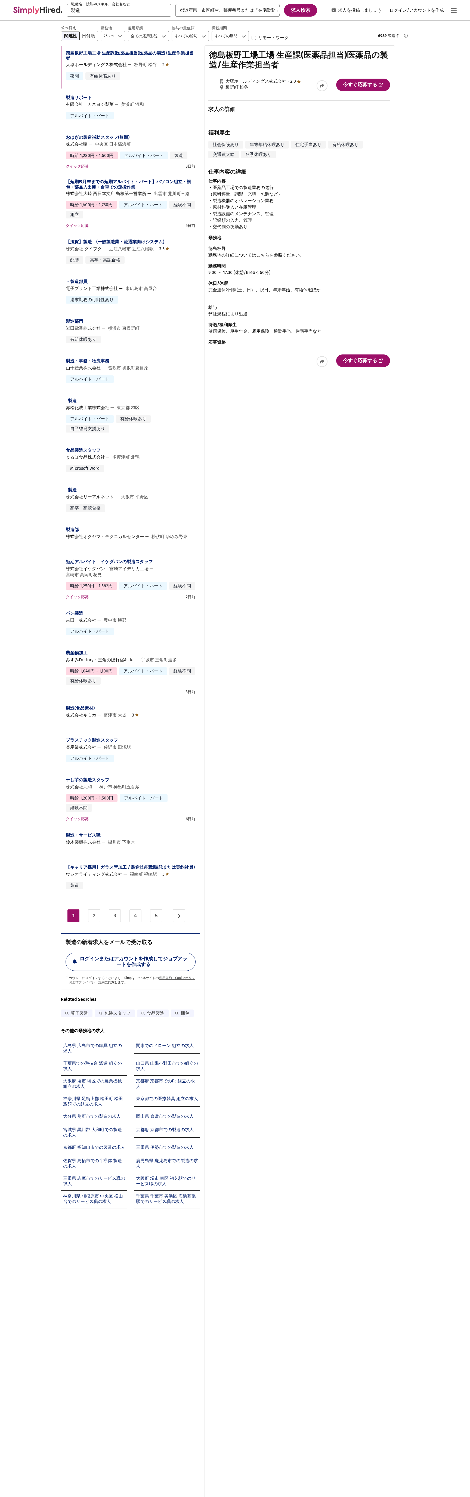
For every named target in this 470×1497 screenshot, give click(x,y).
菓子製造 (79, 1013)
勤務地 (106, 28)
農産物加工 (77, 652)
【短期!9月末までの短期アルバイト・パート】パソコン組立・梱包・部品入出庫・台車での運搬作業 (128, 184)
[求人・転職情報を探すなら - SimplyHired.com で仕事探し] (38, 10)
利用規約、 (167, 978)
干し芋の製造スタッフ (87, 779)
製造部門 (74, 321)
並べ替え (68, 28)
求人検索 (300, 10)
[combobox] (119, 10)
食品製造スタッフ (83, 450)
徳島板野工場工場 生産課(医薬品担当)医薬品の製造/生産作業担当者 (130, 55)
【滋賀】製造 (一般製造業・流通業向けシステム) (115, 241)
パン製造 (74, 613)
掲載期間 (219, 28)
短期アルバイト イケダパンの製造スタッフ (109, 561)
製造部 (72, 529)
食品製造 (155, 1013)
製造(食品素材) (80, 708)
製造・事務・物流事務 (87, 360)
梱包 (185, 1013)
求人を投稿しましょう (360, 10)
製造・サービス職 (83, 835)
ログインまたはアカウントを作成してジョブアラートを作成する (133, 962)
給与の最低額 (183, 28)
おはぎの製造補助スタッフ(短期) (97, 137)
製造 (72, 400)
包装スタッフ (117, 1013)
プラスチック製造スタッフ (92, 740)
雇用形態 (135, 28)
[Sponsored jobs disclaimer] (406, 35)
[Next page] (179, 915)
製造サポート (79, 97)
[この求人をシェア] (322, 85)
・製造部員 (77, 281)
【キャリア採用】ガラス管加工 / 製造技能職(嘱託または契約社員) (130, 867)
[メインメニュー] (453, 10)
